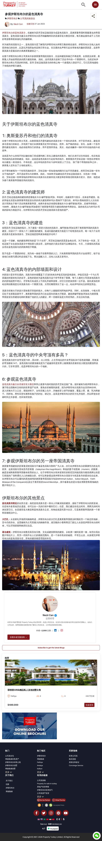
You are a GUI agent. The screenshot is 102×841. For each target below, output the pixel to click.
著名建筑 (6, 532)
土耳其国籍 (41, 780)
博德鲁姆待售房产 (12, 759)
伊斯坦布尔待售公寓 (13, 762)
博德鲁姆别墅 (10, 769)
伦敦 (7, 784)
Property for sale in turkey (47, 783)
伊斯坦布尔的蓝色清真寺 (14, 32)
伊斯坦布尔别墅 (11, 765)
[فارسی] (50, 819)
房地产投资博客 (43, 787)
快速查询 (89, 705)
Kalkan (39, 769)
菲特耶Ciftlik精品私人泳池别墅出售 (24, 690)
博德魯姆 (9, 791)
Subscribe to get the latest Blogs (51, 648)
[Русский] (41, 819)
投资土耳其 (73, 756)
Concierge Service (76, 765)
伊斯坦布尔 (12, 18)
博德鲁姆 (40, 759)
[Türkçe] (53, 819)
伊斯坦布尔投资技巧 (45, 790)
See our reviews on (51, 824)
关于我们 (9, 781)
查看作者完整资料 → (18, 637)
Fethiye (40, 762)
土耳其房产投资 (43, 793)
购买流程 (72, 759)
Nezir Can (18, 24)
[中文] (47, 819)
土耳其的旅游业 (27, 18)
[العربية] (44, 819)
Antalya (40, 765)
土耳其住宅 (9, 756)
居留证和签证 (74, 762)
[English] (38, 819)
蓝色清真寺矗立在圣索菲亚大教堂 (18, 384)
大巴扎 (5, 519)
